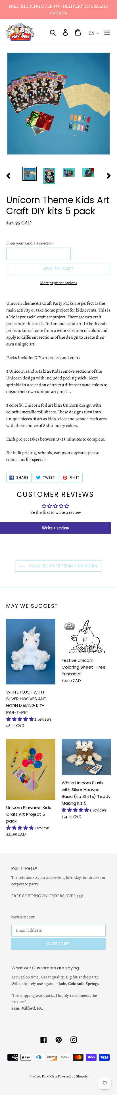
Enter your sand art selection (30, 243)
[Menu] (107, 32)
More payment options (58, 282)
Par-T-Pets (49, 1076)
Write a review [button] (55, 528)
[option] (29, 173)
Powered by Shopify (73, 1076)
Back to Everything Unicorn (62, 566)
